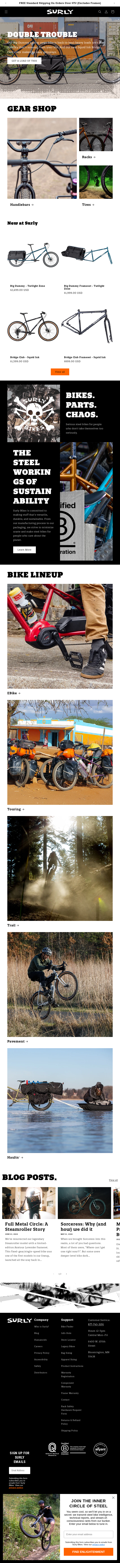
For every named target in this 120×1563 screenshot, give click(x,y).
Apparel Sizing (69, 1359)
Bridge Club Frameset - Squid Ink (85, 357)
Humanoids (40, 1340)
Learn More (24, 549)
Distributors (40, 1372)
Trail (11, 925)
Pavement (16, 1041)
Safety (37, 1366)
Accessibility (41, 1359)
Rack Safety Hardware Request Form (71, 1410)
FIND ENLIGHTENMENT (88, 1551)
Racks (87, 157)
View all (60, 372)
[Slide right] (66, 1274)
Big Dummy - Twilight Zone (27, 286)
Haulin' (13, 1157)
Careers (38, 1346)
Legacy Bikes (68, 1346)
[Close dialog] (113, 1497)
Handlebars (20, 205)
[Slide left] (53, 1274)
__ (59, 1297)
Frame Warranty (70, 1393)
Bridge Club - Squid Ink (24, 357)
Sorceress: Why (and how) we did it (83, 1226)
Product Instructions (72, 1366)
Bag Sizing (66, 1353)
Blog (36, 1333)
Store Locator (68, 1340)
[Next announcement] (114, 3)
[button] (6, 12)
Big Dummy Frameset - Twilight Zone (84, 287)
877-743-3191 (96, 1324)
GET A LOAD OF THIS (24, 60)
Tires (86, 205)
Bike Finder (67, 1326)
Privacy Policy (41, 1353)
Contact (65, 1399)
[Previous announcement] (5, 3)
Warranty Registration (67, 1374)
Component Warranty (67, 1385)
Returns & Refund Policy (70, 1422)
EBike (12, 693)
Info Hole (66, 1333)
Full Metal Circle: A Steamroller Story (26, 1226)
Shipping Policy (69, 1430)
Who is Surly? (41, 1326)
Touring (14, 809)
